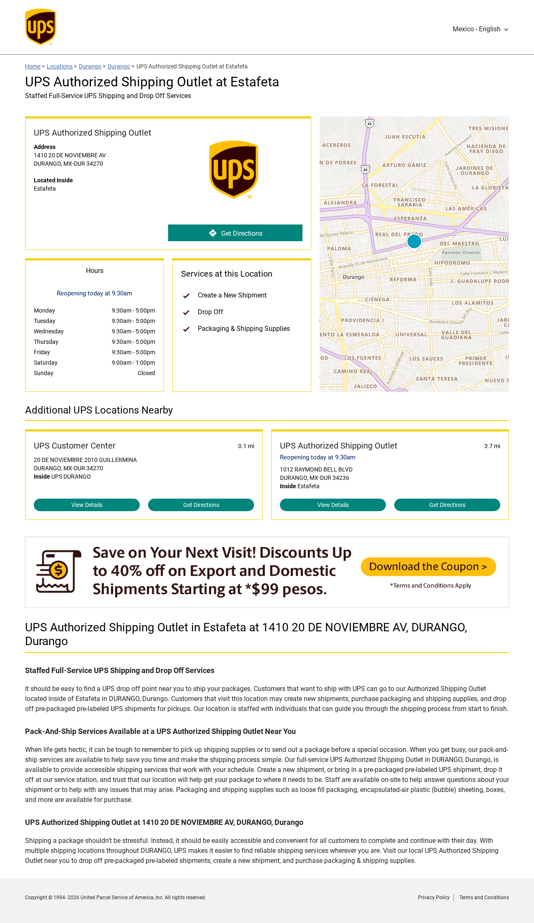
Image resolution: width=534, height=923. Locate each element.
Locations (60, 66)
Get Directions (241, 233)
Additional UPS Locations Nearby (99, 410)
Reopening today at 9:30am (317, 457)
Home (32, 66)
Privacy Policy (434, 897)
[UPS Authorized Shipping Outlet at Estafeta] (267, 604)
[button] (481, 29)
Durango (90, 66)
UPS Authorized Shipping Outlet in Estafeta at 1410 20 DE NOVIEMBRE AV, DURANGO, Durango (246, 634)
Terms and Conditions (484, 897)
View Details (87, 505)
